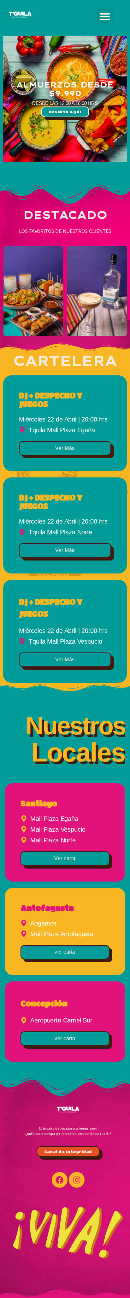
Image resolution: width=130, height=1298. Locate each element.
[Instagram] (77, 1180)
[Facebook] (60, 1180)
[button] (104, 16)
